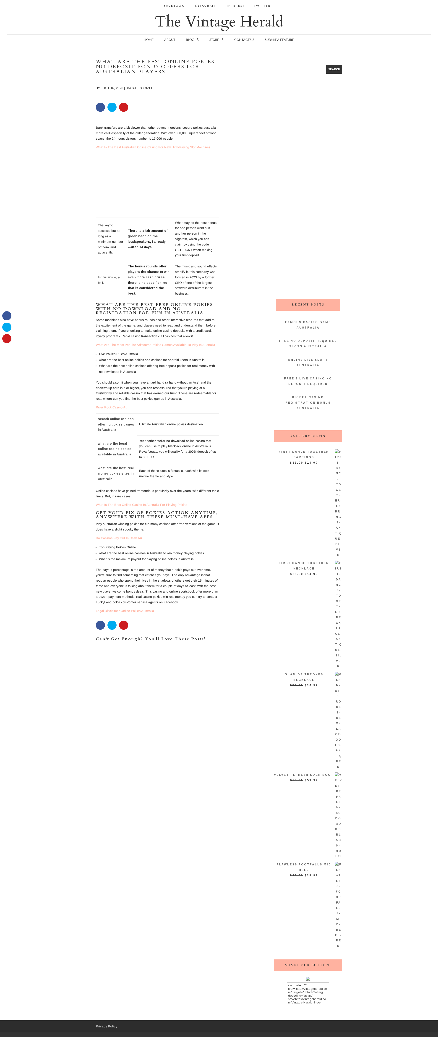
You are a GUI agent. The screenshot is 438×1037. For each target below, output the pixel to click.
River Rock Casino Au (111, 407)
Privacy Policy (106, 1026)
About (169, 40)
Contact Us (244, 40)
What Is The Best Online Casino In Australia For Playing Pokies (141, 505)
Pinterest (234, 5)
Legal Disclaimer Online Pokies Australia (125, 611)
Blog (190, 40)
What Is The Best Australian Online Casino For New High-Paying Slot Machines (153, 147)
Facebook (174, 5)
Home (149, 40)
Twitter (262, 5)
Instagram (204, 5)
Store (214, 40)
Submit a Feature (279, 40)
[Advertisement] (157, 185)
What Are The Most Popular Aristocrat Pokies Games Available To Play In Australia (155, 345)
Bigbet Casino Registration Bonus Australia (308, 403)
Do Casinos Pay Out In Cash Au (119, 538)
